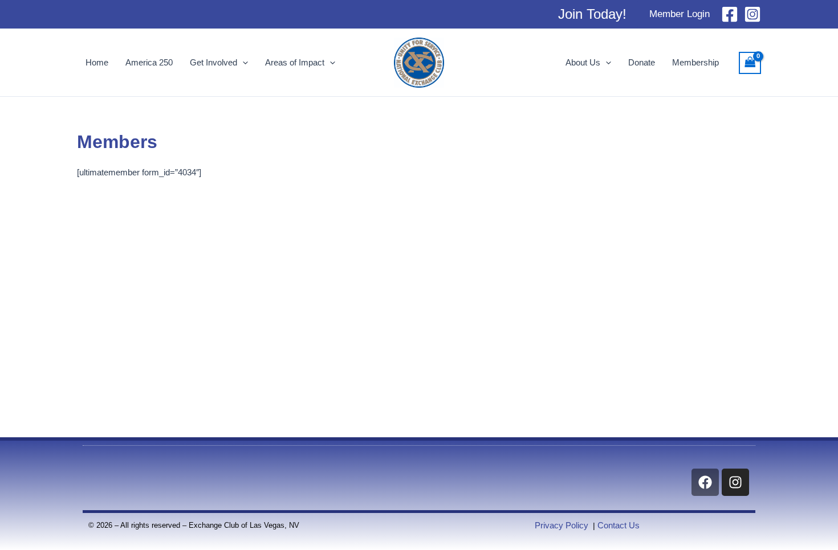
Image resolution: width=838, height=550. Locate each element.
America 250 (149, 62)
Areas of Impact (294, 62)
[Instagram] (752, 14)
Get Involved (213, 62)
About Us (583, 62)
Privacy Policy (561, 525)
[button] (592, 14)
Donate (641, 62)
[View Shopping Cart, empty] (750, 63)
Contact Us (618, 525)
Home (97, 62)
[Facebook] (729, 14)
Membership (695, 62)
